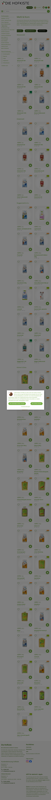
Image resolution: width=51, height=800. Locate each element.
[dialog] (25, 400)
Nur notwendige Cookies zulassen (17, 403)
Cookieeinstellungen (25, 406)
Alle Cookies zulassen (36, 403)
